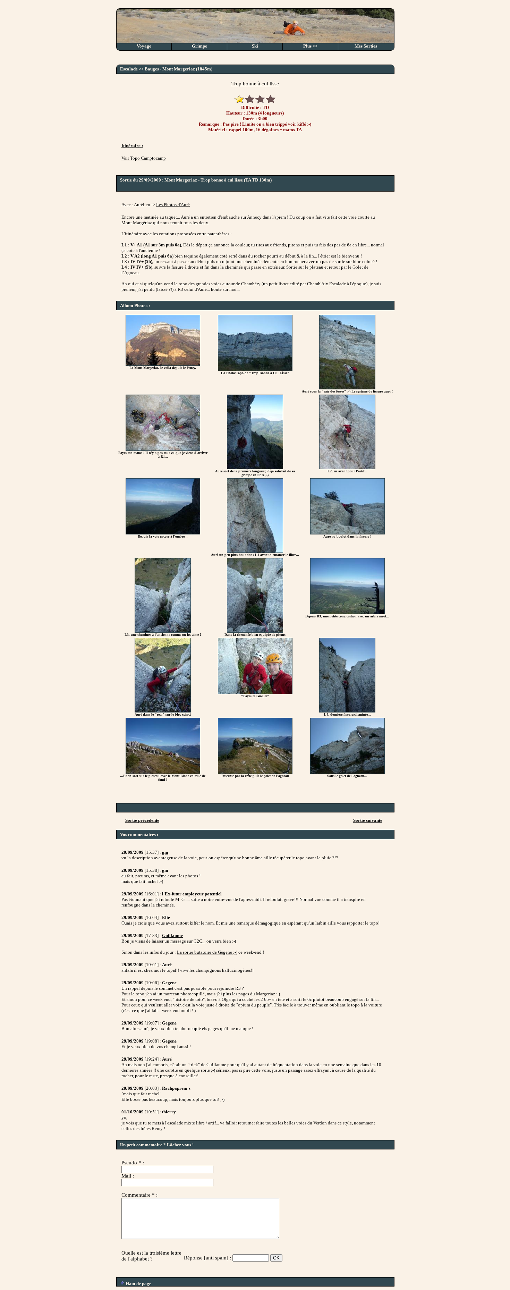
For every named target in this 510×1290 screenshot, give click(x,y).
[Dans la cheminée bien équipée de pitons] (255, 631)
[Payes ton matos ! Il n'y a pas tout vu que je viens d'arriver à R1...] (163, 449)
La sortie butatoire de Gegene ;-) (207, 952)
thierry (169, 1111)
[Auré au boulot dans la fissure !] (347, 533)
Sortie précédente (142, 820)
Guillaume (172, 935)
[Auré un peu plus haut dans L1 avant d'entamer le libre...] (255, 551)
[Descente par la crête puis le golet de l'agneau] (255, 772)
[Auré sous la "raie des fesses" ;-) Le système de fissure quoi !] (347, 387)
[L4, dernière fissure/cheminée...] (347, 711)
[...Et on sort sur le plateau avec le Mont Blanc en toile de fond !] (163, 772)
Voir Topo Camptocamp (143, 158)
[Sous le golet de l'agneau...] (347, 772)
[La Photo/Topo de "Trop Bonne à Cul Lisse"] (255, 369)
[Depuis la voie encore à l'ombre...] (163, 533)
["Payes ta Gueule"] (255, 692)
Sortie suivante (367, 820)
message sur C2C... (187, 941)
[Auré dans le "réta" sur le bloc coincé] (163, 711)
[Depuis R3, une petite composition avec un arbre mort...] (347, 612)
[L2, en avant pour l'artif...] (347, 467)
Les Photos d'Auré (173, 204)
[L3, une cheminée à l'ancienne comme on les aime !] (163, 631)
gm (165, 852)
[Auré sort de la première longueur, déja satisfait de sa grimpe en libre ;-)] (255, 467)
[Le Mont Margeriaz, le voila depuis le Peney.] (163, 364)
